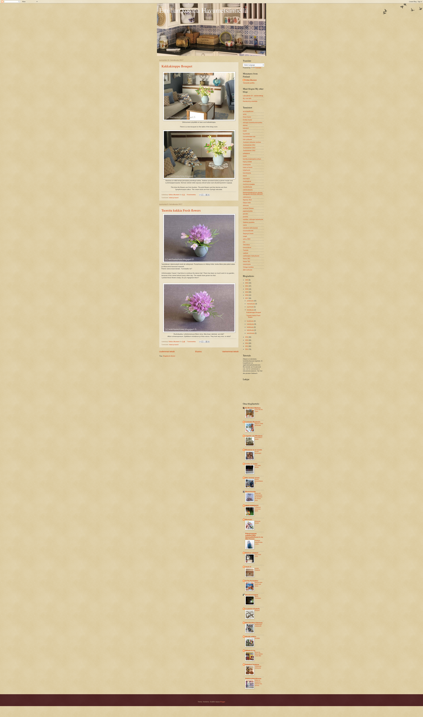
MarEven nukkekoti (251, 553)
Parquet (257, 610)
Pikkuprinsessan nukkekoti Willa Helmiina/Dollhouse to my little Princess (254, 536)
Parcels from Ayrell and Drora (258, 584)
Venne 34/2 (246, 258)
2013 (247, 346)
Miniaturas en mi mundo (253, 450)
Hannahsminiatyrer (251, 595)
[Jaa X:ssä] (204, 195)
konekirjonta (247, 164)
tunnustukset (247, 247)
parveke (245, 214)
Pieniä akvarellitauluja (259, 481)
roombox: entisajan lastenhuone (253, 219)
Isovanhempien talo (249, 136)
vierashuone (247, 264)
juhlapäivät (246, 153)
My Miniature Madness (253, 408)
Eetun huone (247, 117)
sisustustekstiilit (248, 230)
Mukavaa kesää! (257, 522)
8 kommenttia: (191, 194)
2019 (247, 292)
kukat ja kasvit (173, 197)
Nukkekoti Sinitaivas (252, 664)
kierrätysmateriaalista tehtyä (252, 159)
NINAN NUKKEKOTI (251, 505)
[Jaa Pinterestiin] (209, 195)
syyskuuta (250, 307)
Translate (258, 68)
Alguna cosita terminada (259, 424)
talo (244, 242)
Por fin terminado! (258, 452)
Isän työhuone (247, 139)
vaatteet (245, 253)
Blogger (222, 702)
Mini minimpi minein (252, 478)
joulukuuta (250, 301)
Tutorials (245, 250)
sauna (245, 225)
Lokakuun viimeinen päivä (258, 509)
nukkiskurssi (247, 197)
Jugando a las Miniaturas (253, 436)
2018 (247, 295)
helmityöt (246, 128)
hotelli (245, 131)
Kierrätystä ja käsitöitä (250, 101)
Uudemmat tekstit (167, 351)
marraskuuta (251, 304)
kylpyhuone (246, 170)
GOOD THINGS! (257, 569)
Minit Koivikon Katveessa (253, 623)
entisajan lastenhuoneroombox (252, 122)
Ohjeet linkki (247, 203)
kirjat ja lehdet (247, 162)
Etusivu (198, 351)
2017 (247, 298)
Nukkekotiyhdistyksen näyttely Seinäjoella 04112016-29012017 (253, 193)
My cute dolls (247, 98)
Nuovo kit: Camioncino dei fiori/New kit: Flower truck (258, 497)
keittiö (245, 156)
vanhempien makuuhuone (251, 256)
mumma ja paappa (249, 184)
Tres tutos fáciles (258, 466)
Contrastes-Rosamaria (252, 422)
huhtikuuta (250, 327)
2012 (247, 349)
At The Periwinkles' (251, 581)
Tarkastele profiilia (248, 83)
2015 (247, 340)
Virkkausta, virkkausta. (258, 667)
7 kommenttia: (191, 341)
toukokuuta (250, 324)
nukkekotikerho (248, 190)
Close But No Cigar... (259, 410)
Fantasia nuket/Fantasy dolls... (259, 542)
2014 (247, 343)
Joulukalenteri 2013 (249, 148)
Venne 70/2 (246, 261)
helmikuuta (250, 330)
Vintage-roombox (248, 267)
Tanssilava (246, 244)
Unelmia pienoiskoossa (253, 678)
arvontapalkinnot (248, 111)
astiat (244, 114)
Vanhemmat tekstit (230, 351)
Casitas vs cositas (251, 464)
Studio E (248, 567)
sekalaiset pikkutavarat (250, 228)
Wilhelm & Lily (250, 650)
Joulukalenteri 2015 (249, 150)
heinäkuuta (250, 310)
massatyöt (246, 178)
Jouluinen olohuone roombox (252, 142)
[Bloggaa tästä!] (202, 195)
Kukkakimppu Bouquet (176, 66)
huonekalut (246, 134)
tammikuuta (251, 333)
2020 (247, 289)
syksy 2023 (246, 239)
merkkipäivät (247, 181)
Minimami (248, 519)
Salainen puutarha (248, 222)
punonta (245, 216)
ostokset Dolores (248, 208)
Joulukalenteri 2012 (249, 145)
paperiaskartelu (248, 211)
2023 (247, 280)
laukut (245, 176)
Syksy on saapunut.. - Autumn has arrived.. (258, 682)
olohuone (246, 205)
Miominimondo (250, 491)
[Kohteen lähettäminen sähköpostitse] (200, 195)
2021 (247, 286)
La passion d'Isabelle (252, 609)
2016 (247, 337)
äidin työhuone (247, 270)
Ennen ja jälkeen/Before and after (259, 654)
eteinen (245, 125)
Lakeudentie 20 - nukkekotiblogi (253, 96)
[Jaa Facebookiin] (206, 195)
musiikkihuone (247, 187)
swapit (245, 236)
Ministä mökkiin (250, 636)
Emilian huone (247, 120)
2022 (247, 283)
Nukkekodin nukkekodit (258, 625)
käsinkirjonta (247, 173)
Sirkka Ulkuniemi (251, 80)
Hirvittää (257, 638)
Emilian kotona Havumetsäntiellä (203, 10)
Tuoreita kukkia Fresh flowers (181, 210)
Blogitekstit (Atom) (169, 356)
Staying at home (248, 233)
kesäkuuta (250, 321)
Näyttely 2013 (247, 200)
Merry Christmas (258, 597)
